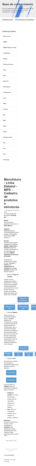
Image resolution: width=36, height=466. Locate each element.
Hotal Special (6, 87)
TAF (4, 143)
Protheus (5, 109)
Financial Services (8, 64)
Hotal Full (5, 81)
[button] (11, 443)
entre (11, 459)
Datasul (5, 58)
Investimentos (7, 92)
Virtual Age (6, 159)
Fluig (4, 70)
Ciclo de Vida (6, 36)
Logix (4, 98)
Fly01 (4, 75)
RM (4, 115)
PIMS (4, 103)
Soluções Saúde (7, 137)
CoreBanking (6, 53)
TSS (4, 154)
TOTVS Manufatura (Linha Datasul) (24, 19)
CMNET (5, 42)
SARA (4, 126)
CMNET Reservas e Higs (9, 47)
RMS (4, 120)
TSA (4, 148)
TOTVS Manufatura (7, 19)
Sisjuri (5, 131)
